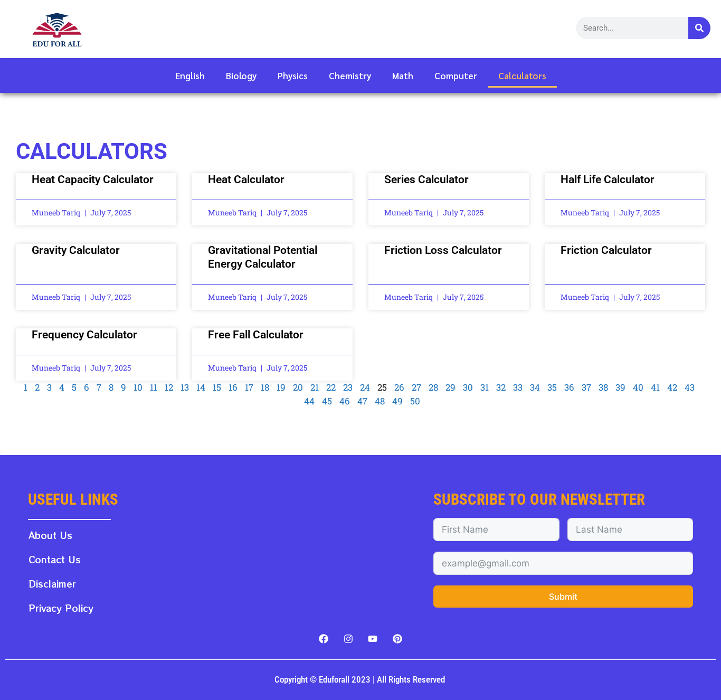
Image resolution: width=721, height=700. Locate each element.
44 (309, 401)
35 (552, 387)
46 (344, 401)
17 (249, 387)
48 (380, 401)
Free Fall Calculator (255, 334)
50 (415, 401)
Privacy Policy (61, 607)
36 (569, 387)
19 (281, 387)
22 (331, 387)
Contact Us (55, 559)
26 (399, 387)
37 (586, 387)
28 (433, 387)
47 (362, 401)
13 (185, 387)
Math (402, 75)
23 (348, 387)
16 (233, 387)
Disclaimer (52, 583)
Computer (455, 75)
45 (327, 401)
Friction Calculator (606, 250)
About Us (50, 535)
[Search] (699, 28)
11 (153, 387)
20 (298, 387)
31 (484, 387)
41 (655, 387)
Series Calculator (426, 179)
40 (638, 387)
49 (397, 401)
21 (314, 387)
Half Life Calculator (607, 179)
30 (468, 387)
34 (535, 387)
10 (138, 387)
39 (620, 387)
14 (200, 387)
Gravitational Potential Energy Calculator (262, 257)
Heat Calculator (246, 179)
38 (603, 387)
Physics (293, 75)
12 (169, 387)
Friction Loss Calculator (443, 250)
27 (416, 387)
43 (690, 387)
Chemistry (350, 75)
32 (501, 387)
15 (217, 387)
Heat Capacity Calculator (93, 179)
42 (672, 387)
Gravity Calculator (76, 250)
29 (450, 387)
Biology (241, 75)
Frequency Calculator (84, 334)
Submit (563, 596)
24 (365, 387)
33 (518, 387)
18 (265, 387)
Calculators (522, 75)
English (190, 75)
